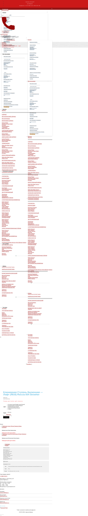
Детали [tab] (6, 445)
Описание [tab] (7, 444)
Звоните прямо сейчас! (5, 31)
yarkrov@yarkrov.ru (4, 499)
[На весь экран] (1, 514)
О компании (5, 9)
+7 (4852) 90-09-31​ (11, 40)
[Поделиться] (2, 514)
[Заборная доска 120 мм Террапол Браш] (11, 426)
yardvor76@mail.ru (4, 492)
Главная (4, 42)
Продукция (5, 11)
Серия (4, 412)
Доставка (4, 13)
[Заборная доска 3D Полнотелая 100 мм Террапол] (14, 434)
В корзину (6, 417)
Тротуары (4, 43)
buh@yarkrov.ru (3, 496)
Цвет (4, 406)
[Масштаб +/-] (0, 514)
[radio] (16, 404)
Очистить (8, 414)
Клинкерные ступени (7, 44)
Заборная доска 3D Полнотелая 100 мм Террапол (10, 438)
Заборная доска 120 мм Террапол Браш (9, 430)
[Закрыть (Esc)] (3, 514)
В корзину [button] (4, 427)
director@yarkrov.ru (4, 502)
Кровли (4, 12)
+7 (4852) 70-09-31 (5, 32)
